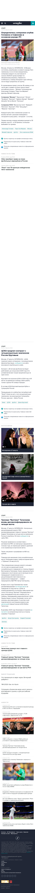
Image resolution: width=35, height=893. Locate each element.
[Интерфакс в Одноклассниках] (15, 876)
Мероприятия (14, 833)
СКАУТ (2, 863)
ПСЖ (30, 305)
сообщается (19, 363)
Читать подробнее (14, 261)
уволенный (4, 604)
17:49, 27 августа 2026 (6, 517)
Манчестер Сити (23, 305)
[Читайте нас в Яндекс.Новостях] (2, 876)
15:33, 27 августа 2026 (6, 348)
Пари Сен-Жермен (20, 128)
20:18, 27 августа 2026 (7, 180)
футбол (16, 132)
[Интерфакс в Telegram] (5, 876)
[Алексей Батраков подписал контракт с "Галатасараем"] (9, 255)
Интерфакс (17, 23)
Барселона (5, 305)
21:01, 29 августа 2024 (6, 30)
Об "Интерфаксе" (11, 832)
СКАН (2, 870)
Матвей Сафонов (7, 132)
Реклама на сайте (5, 833)
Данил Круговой (23, 402)
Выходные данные (5, 886)
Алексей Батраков (7, 308)
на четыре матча (21, 587)
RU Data (3, 871)
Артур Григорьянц (13, 618)
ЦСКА (8, 402)
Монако (29, 128)
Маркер (3, 864)
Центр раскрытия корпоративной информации (11, 872)
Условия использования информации (10, 885)
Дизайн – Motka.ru (5, 888)
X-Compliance (4, 862)
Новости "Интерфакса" (6, 869)
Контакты (3, 832)
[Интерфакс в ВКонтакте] (10, 876)
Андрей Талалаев (25, 618)
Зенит (3, 402)
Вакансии (26, 832)
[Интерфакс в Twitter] (7, 876)
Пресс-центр (19, 832)
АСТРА (2, 865)
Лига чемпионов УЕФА (26, 132)
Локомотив (13, 305)
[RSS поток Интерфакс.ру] (12, 876)
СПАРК (2, 861)
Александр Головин (7, 128)
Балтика (4, 621)
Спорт (3, 28)
